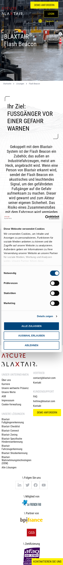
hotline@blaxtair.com (44, 401)
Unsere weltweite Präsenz (15, 388)
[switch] (54, 283)
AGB (4, 396)
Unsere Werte (9, 392)
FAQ (35, 396)
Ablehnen (31, 345)
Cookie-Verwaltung (11, 404)
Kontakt (37, 382)
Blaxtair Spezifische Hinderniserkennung (12, 440)
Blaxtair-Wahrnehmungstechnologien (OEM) (16, 460)
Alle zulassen (31, 326)
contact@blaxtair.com (44, 377)
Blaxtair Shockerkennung (14, 453)
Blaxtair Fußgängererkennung (13, 421)
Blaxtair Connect (10, 430)
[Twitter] (27, 485)
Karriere (6, 384)
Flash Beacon (34, 83)
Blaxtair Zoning (9, 434)
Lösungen (20, 83)
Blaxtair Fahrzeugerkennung (12, 447)
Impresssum (8, 400)
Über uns (6, 380)
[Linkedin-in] (19, 485)
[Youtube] (44, 485)
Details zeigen (45, 316)
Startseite (7, 83)
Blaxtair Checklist (11, 426)
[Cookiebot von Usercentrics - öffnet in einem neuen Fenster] (45, 217)
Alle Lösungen (9, 467)
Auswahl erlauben (31, 335)
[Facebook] (36, 485)
